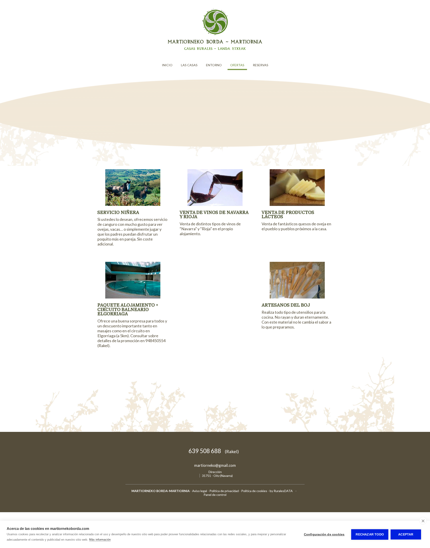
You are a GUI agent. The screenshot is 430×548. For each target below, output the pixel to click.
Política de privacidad (224, 491)
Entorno (214, 65)
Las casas (189, 65)
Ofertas (237, 65)
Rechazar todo (370, 534)
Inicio (167, 65)
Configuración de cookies (324, 534)
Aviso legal (199, 491)
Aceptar (405, 534)
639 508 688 (214, 450)
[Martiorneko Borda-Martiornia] (214, 50)
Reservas (260, 65)
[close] (423, 521)
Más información (100, 539)
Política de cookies (254, 491)
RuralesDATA (283, 491)
